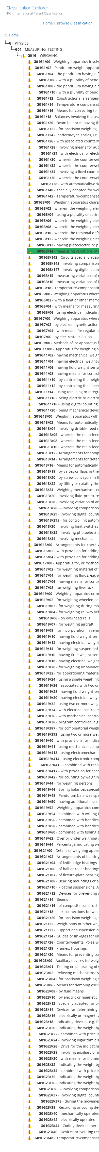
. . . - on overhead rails (61, 618)
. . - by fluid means (58, 991)
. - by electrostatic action (62, 336)
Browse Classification (75, 23)
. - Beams (50, 899)
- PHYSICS (19, 43)
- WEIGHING (42, 55)
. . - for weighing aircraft (62, 624)
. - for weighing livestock (62, 587)
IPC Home (11, 35)
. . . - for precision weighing (64, 128)
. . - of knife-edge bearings (64, 862)
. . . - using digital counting (65, 404)
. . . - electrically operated (63, 1119)
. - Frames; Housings (59, 948)
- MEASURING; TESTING (38, 49)
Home (48, 23)
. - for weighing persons (62, 783)
